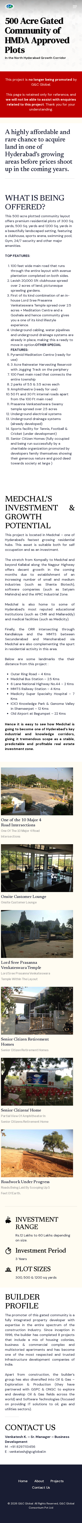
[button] (75, 7)
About (39, 1481)
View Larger (38, 788)
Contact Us (41, 1487)
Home (23, 1481)
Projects (57, 1481)
